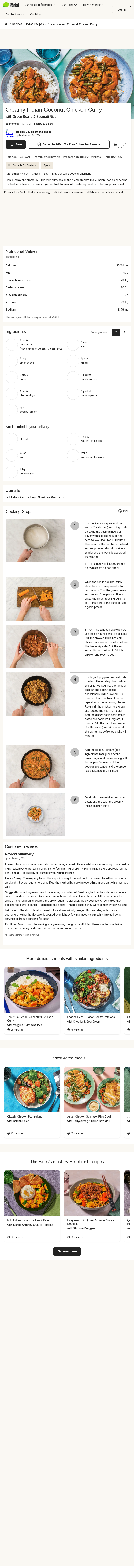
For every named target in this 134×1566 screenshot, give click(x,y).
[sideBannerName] (67, 220)
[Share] (124, 144)
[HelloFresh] (11, 4)
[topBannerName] (67, 39)
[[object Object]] (115, 144)
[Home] (6, 24)
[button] (67, 331)
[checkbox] (7, 123)
